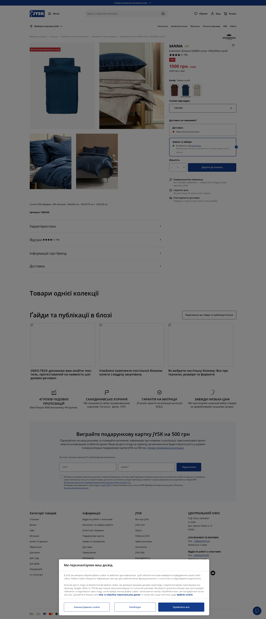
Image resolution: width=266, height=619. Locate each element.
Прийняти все (181, 607)
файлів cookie (185, 594)
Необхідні (135, 607)
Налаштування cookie (87, 607)
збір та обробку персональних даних (119, 594)
